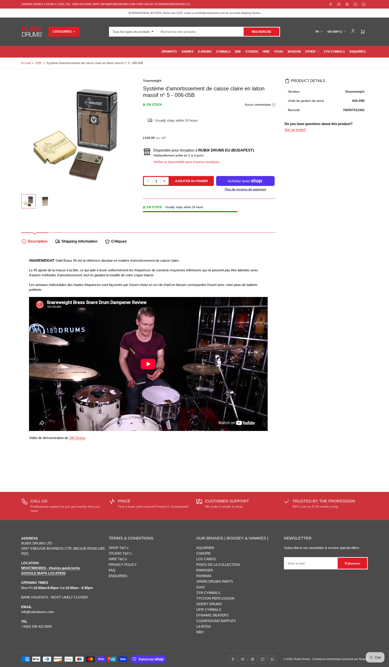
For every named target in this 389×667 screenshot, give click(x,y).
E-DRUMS (205, 51)
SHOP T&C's (119, 548)
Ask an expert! (295, 130)
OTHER (310, 51)
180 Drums (77, 438)
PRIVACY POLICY (123, 565)
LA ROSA (203, 626)
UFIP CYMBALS (208, 609)
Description (37, 241)
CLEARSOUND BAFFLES (216, 621)
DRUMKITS (169, 51)
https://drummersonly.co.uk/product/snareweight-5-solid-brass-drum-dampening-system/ (130, 460)
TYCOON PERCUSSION (215, 598)
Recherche (261, 31)
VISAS (278, 51)
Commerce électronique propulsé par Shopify (340, 659)
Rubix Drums (302, 659)
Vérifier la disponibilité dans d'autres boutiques (186, 162)
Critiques (119, 241)
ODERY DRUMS (209, 604)
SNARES (187, 51)
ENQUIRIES (357, 51)
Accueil (26, 63)
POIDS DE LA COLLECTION (218, 565)
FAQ (112, 570)
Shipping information (79, 241)
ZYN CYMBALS (334, 51)
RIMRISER (204, 570)
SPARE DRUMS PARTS (214, 581)
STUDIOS (251, 51)
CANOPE (203, 553)
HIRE (266, 51)
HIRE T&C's (118, 559)
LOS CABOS (206, 559)
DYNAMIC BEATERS (212, 615)
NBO (200, 632)
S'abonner (352, 563)
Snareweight (152, 81)
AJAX (200, 587)
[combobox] (218, 32)
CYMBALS (223, 51)
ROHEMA (203, 576)
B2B (238, 51)
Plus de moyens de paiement (245, 189)
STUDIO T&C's (120, 553)
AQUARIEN (205, 548)
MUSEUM (294, 51)
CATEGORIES (62, 31)
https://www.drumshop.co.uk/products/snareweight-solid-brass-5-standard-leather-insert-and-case (142, 448)
